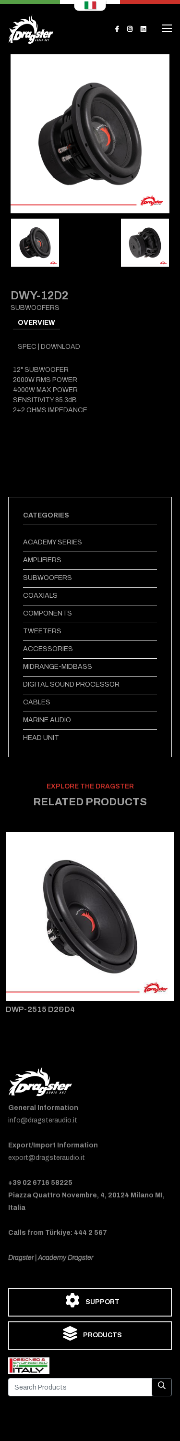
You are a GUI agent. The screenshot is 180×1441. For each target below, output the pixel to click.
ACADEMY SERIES (52, 542)
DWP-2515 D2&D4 (40, 1009)
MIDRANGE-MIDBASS (57, 666)
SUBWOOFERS (47, 577)
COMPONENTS (47, 613)
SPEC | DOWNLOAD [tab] (49, 346)
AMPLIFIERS (42, 560)
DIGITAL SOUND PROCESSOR (71, 684)
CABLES (36, 702)
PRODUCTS (102, 1335)
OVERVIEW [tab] (36, 322)
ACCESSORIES (48, 649)
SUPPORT (102, 1302)
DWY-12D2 (39, 295)
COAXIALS (40, 595)
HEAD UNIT (41, 737)
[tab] (35, 242)
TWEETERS (42, 631)
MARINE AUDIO (47, 720)
